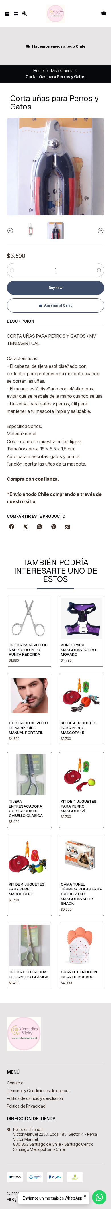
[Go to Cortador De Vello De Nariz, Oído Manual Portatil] (29, 696)
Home (38, 71)
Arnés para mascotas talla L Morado (79, 649)
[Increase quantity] (99, 270)
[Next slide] (100, 230)
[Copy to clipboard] (67, 527)
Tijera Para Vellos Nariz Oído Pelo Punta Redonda (28, 649)
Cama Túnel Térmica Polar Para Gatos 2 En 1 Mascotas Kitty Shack (81, 894)
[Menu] (7, 13)
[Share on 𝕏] (25, 527)
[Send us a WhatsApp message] (99, 1197)
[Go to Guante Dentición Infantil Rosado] (81, 945)
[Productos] (16, 13)
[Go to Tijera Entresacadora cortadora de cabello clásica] (29, 774)
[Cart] (104, 13)
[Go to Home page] (55, 13)
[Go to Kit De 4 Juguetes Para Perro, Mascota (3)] (29, 857)
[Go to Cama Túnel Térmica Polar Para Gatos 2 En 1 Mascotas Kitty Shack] (81, 857)
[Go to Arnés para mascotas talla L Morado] (81, 618)
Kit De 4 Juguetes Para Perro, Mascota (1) (78, 727)
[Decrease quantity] (12, 270)
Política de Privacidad (26, 1106)
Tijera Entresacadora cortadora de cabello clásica (26, 808)
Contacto (15, 1082)
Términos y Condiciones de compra (38, 1090)
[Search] (24, 13)
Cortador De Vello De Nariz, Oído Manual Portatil (28, 727)
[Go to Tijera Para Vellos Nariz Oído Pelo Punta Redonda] (29, 618)
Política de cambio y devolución (35, 1098)
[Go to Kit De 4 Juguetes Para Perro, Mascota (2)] (81, 774)
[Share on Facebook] (12, 527)
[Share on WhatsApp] (39, 527)
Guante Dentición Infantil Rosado (79, 974)
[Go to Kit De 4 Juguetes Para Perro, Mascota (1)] (81, 696)
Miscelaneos (61, 71)
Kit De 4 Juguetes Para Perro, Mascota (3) (26, 889)
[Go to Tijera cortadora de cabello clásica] (29, 945)
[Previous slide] (11, 230)
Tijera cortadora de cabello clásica (28, 974)
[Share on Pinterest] (53, 527)
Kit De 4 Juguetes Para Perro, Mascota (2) (78, 806)
